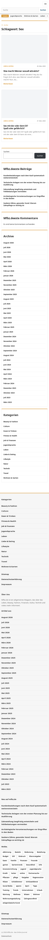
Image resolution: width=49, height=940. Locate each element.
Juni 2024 (7, 365)
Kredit (5, 873)
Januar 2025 (8, 332)
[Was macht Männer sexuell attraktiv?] (24, 49)
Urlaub (39, 890)
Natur (5, 464)
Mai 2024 (7, 369)
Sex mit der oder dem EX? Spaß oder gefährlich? (15, 127)
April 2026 (7, 261)
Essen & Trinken (10, 431)
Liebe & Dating (8, 66)
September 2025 (10, 294)
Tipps (35, 886)
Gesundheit (30, 865)
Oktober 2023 (9, 393)
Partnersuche (34, 873)
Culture (6, 426)
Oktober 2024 (9, 346)
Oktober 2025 (9, 289)
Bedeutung (28, 852)
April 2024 (7, 374)
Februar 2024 (8, 383)
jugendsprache (35, 869)
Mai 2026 (7, 257)
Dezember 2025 (9, 280)
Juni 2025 (7, 308)
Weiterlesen (8, 84)
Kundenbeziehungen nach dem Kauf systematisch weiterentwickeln (23, 176)
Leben (42, 16)
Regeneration (38, 877)
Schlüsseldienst (32, 882)
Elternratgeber (35, 856)
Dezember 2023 (9, 388)
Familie (13, 861)
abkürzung (7, 852)
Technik (6, 468)
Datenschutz (6, 936)
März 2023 (7, 402)
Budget (5, 856)
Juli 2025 (6, 304)
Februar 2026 (8, 271)
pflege (15, 877)
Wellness (16, 894)
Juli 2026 (6, 247)
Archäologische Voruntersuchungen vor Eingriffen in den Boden (24, 197)
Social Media (7, 886)
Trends (15, 890)
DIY (13, 856)
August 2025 (8, 299)
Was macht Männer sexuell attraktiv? (21, 71)
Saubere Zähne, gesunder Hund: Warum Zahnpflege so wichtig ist (19, 204)
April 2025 (7, 318)
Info (40, 865)
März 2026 (7, 266)
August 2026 (8, 243)
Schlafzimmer (17, 882)
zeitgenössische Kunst (11, 903)
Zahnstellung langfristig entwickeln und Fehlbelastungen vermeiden (19, 190)
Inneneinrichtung (10, 869)
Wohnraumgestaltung (11, 899)
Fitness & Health (10, 436)
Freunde (34, 861)
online (22, 873)
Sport (27, 886)
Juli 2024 (6, 360)
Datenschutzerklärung (11, 579)
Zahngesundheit (30, 899)
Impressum (6, 584)
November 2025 (9, 285)
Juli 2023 (6, 397)
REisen (5, 882)
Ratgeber (25, 877)
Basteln (18, 852)
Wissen (26, 894)
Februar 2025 (8, 327)
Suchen (43, 10)
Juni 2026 (7, 252)
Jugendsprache (16, 16)
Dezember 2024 (9, 336)
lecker (13, 873)
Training (6, 890)
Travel (5, 473)
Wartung (6, 894)
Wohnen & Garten (31, 16)
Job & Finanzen (9, 440)
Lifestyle (6, 459)
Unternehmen (27, 890)
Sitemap (5, 574)
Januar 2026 (8, 276)
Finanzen (23, 861)
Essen (5, 861)
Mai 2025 (7, 313)
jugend (23, 869)
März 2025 (7, 322)
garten (5, 865)
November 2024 (9, 341)
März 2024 (7, 379)
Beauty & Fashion (10, 421)
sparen (18, 886)
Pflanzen (6, 877)
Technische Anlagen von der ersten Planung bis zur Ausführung (24, 183)
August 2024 (8, 355)
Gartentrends (17, 865)
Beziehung (41, 852)
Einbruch (22, 856)
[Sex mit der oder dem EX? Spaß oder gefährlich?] (24, 104)
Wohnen (36, 894)
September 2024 (10, 350)
